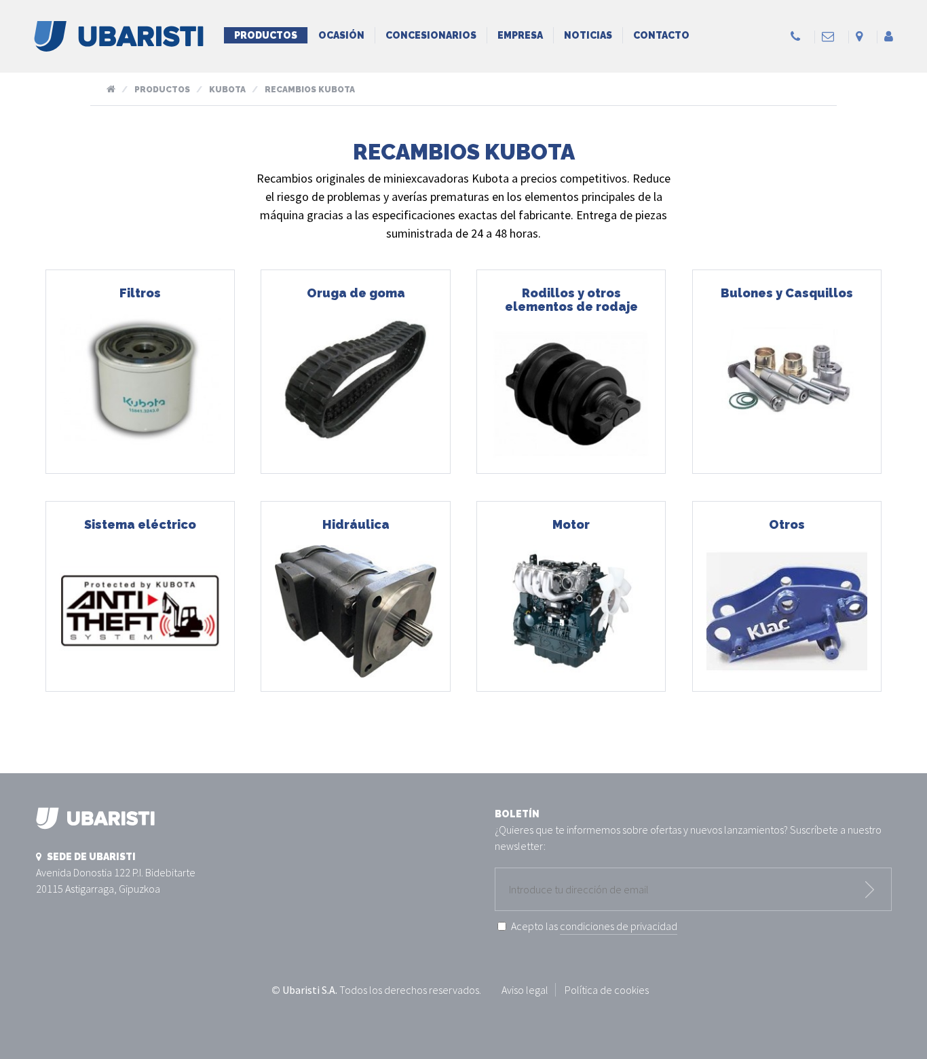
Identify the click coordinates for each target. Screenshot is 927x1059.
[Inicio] (119, 43)
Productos (265, 35)
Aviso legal (525, 990)
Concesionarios (430, 35)
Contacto (661, 35)
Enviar (870, 889)
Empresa (520, 35)
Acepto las (594, 926)
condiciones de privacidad (618, 926)
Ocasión (341, 35)
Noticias (588, 35)
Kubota (227, 89)
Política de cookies (607, 990)
